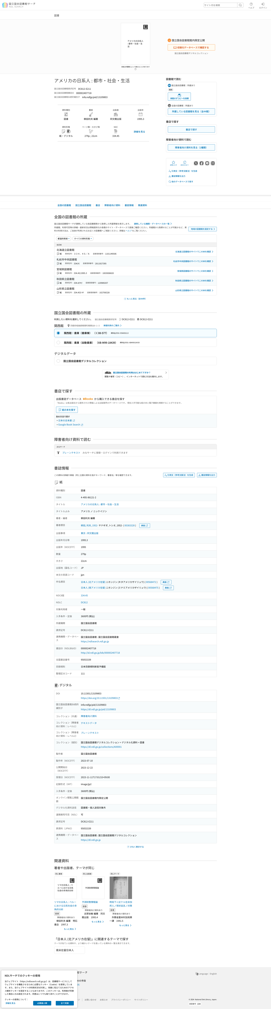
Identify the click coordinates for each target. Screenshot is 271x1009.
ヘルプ (251, 7)
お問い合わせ (90, 999)
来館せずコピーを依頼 (179, 98)
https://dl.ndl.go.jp (91, 839)
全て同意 (65, 1003)
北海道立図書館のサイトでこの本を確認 (193, 251)
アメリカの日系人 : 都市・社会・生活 (100, 504)
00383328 (129, 525)
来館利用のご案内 (111, 325)
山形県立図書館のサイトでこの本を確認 (193, 290)
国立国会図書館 (83, 205)
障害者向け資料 (112, 205)
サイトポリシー (141, 999)
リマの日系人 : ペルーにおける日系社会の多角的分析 (65, 905)
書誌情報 (129, 205)
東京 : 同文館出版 (89, 533)
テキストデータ (89, 723)
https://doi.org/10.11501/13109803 (99, 698)
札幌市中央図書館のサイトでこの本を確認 (192, 261)
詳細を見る (139, 131)
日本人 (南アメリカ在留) (93, 587)
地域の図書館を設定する (202, 228)
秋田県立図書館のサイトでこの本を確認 (193, 280)
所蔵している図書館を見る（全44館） (191, 111)
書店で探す (191, 129)
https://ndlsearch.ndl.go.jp (95, 641)
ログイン (263, 7)
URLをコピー (185, 165)
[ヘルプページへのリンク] (135, 68)
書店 (98, 205)
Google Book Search (69, 424)
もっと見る (69, 929)
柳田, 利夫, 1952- (89, 525)
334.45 (84, 595)
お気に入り (173, 165)
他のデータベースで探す (182, 181)
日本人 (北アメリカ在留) (93, 582)
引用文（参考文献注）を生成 (184, 170)
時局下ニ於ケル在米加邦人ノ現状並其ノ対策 (121, 903)
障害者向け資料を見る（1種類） (191, 147)
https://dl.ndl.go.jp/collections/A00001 (101, 746)
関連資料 (142, 205)
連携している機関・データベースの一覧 (152, 223)
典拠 (143, 525)
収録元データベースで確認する (193, 47)
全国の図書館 (64, 205)
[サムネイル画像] (121, 887)
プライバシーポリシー (121, 999)
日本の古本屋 (65, 420)
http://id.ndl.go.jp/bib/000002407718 (100, 652)
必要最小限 (42, 1003)
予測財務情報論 (90, 902)
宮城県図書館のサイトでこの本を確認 (194, 271)
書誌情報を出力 (178, 176)
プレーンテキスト (71, 452)
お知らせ (104, 999)
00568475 (153, 587)
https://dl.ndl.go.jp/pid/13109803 (98, 709)
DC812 (84, 602)
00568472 (151, 582)
